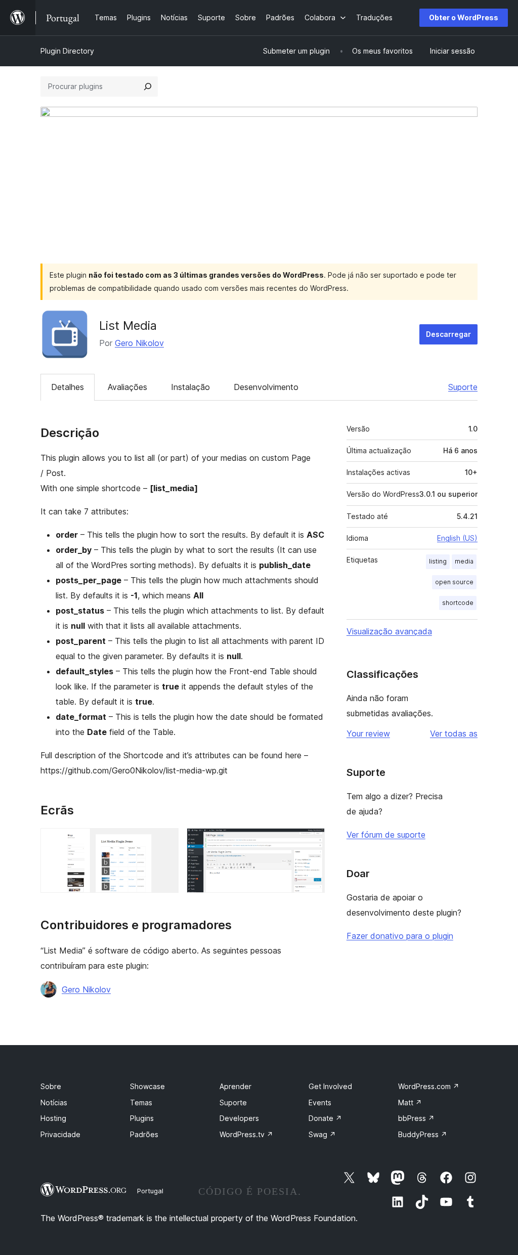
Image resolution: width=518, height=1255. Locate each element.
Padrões (144, 1134)
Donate (325, 1118)
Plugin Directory (67, 51)
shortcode (457, 603)
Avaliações (127, 387)
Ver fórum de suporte (386, 835)
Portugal (150, 1191)
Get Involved (330, 1086)
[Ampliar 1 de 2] (165, 842)
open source (454, 582)
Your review (368, 733)
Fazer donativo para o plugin (400, 936)
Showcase (147, 1086)
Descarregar (448, 334)
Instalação (190, 387)
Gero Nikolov (139, 343)
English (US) (457, 538)
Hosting (53, 1118)
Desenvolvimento (266, 387)
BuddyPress (422, 1134)
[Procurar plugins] (148, 86)
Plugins (142, 1118)
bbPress (416, 1118)
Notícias (53, 1102)
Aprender (235, 1086)
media (464, 561)
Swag (322, 1134)
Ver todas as (454, 733)
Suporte (463, 387)
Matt (410, 1102)
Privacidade (60, 1134)
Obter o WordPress (463, 17)
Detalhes (67, 387)
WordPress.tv (246, 1134)
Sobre (50, 1086)
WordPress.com (428, 1086)
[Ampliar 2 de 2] (311, 842)
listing (438, 561)
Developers (239, 1118)
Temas (141, 1102)
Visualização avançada (389, 631)
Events (320, 1102)
